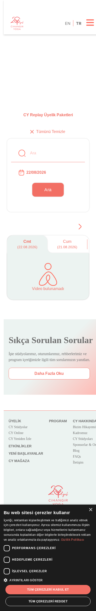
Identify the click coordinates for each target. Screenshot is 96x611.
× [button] (90, 510)
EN (67, 23)
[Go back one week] (80, 227)
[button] (48, 580)
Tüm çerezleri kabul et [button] (48, 589)
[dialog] (48, 558)
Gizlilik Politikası (72, 539)
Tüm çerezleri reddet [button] (48, 601)
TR (78, 23)
